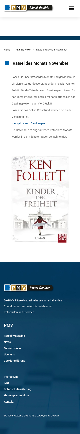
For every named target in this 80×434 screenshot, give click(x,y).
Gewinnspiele (12, 348)
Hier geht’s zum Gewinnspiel (28, 123)
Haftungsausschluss (16, 395)
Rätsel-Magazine (14, 335)
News (7, 342)
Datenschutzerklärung (17, 389)
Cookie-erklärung (14, 360)
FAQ (6, 382)
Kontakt (9, 401)
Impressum (11, 376)
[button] (71, 8)
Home (7, 49)
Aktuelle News (23, 49)
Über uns (9, 354)
